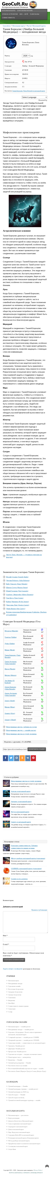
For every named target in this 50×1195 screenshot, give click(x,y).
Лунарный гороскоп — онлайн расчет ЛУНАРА (23, 1040)
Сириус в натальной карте (21, 822)
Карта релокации (13, 1118)
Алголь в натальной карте (21, 791)
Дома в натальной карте (16, 1129)
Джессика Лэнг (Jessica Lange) (17, 605)
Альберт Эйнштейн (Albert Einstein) (19, 594)
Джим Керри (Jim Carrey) (15, 609)
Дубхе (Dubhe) (10, 644)
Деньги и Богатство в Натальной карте (20, 1121)
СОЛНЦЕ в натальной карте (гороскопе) (26, 868)
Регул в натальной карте (20, 812)
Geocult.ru (7, 26)
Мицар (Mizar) (10, 707)
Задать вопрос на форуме (12, 969)
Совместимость (8, 18)
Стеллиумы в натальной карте (18, 1146)
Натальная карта (8, 10)
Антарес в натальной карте (21, 801)
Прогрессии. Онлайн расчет (17, 1051)
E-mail (6, 944)
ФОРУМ (11, 1172)
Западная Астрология (15, 992)
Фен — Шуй (24, 14)
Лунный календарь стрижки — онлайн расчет (23, 1089)
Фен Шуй (11, 1003)
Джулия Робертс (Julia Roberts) (18, 580)
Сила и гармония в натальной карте (19, 1124)
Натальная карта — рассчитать (18, 1115)
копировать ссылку (37, 749)
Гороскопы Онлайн (25, 10)
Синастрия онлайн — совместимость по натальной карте (26, 1043)
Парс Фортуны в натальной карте (19, 1132)
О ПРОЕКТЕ (26, 1172)
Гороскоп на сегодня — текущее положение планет (25, 1054)
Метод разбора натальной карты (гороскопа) (28, 858)
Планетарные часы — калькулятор (19, 1057)
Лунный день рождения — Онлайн (19, 1063)
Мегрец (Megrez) (10, 675)
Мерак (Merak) (10, 650)
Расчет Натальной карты (36, 26)
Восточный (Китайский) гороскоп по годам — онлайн (25, 1068)
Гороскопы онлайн (14, 986)
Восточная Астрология (15, 989)
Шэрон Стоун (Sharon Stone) (17, 587)
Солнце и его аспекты (19, 879)
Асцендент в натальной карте (17, 1127)
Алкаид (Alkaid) (10, 720)
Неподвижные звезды (15, 983)
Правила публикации (39, 910)
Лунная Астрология (10, 14)
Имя (5, 935)
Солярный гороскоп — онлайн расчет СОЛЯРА (23, 1037)
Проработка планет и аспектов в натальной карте (24, 1143)
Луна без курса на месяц (16, 1097)
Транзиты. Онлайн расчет (16, 1046)
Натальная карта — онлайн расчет (19, 1026)
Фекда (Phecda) (10, 669)
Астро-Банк (12, 1149)
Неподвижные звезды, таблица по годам (21, 727)
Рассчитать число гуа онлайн (17, 1065)
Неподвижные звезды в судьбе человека (21, 734)
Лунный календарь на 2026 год (18, 1092)
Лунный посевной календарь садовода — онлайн (24, 1100)
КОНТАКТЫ (18, 1172)
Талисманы (34, 14)
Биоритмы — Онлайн (15, 1060)
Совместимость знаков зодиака (18, 1006)
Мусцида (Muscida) (11, 631)
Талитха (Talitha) (11, 637)
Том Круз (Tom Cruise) (14, 598)
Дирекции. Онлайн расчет (16, 1049)
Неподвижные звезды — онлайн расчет (21, 730)
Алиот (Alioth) (10, 701)
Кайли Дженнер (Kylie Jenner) (17, 602)
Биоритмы (11, 1000)
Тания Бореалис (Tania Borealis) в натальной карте (28, 91)
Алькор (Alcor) (10, 713)
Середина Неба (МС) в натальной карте (21, 1135)
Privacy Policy (38, 1170)
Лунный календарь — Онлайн (18, 1086)
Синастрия (11, 1009)
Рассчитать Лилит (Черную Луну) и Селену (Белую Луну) (27, 1071)
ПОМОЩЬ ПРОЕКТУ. (37, 1172)
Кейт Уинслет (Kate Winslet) (16, 584)
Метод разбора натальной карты (19, 1141)
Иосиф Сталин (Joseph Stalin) (17, 577)
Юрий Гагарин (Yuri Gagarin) (17, 591)
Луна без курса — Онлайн (16, 1095)
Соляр (10, 1012)
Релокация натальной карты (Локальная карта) (23, 1138)
